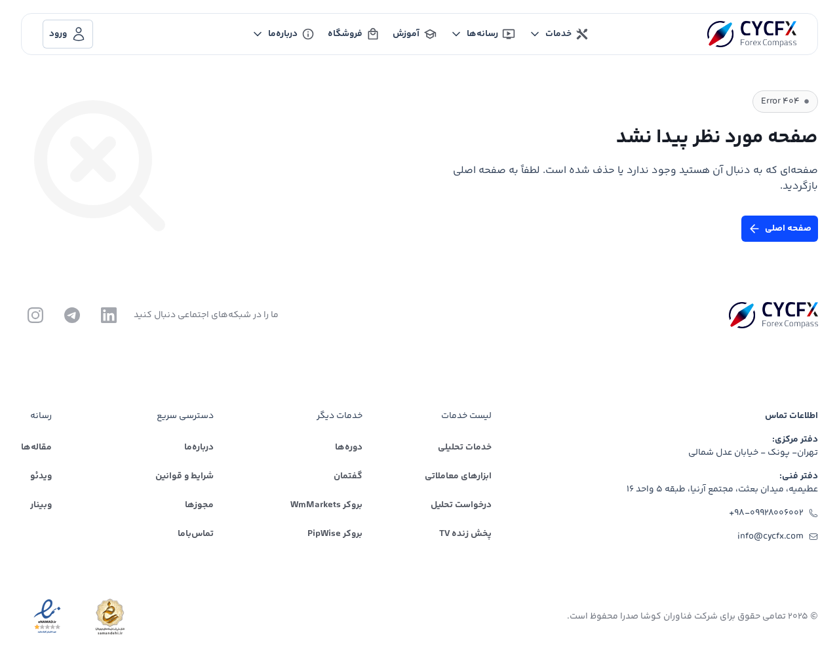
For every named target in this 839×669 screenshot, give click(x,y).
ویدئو (41, 476)
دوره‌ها (348, 447)
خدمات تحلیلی (465, 447)
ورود (58, 34)
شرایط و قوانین (184, 476)
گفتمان (348, 476)
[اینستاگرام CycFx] (35, 315)
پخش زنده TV (465, 534)
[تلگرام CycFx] (72, 315)
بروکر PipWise (334, 534)
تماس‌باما (196, 534)
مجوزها (199, 505)
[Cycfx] (751, 34)
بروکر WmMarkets (326, 505)
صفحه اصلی (788, 228)
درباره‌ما (199, 447)
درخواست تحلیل (461, 505)
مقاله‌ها (36, 447)
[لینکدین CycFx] (108, 315)
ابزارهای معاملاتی (458, 476)
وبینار (41, 505)
